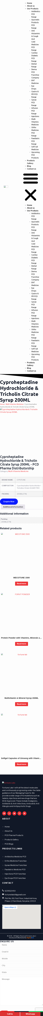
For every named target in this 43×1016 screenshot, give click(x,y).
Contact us (31, 169)
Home (29, 3)
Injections (35, 116)
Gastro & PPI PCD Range (35, 94)
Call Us (10, 1014)
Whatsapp (30, 1014)
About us (31, 6)
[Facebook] (4, 813)
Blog (29, 166)
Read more (21, 584)
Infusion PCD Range (34, 111)
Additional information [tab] (13, 507)
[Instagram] (19, 813)
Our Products (32, 9)
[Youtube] (14, 813)
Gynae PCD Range (33, 102)
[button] (31, 187)
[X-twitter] (9, 813)
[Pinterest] (24, 813)
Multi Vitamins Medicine (35, 122)
